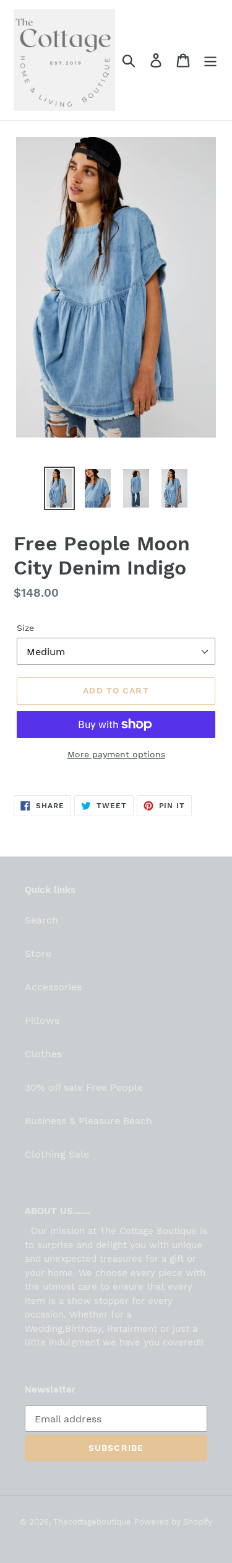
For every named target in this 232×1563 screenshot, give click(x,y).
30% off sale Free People (84, 1087)
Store (38, 953)
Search (41, 920)
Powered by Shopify (173, 1521)
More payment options (116, 754)
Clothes (43, 1054)
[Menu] (210, 60)
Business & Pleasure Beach (88, 1121)
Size (25, 628)
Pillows (42, 1020)
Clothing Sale (57, 1154)
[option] (59, 489)
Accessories (53, 987)
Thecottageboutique (92, 1521)
